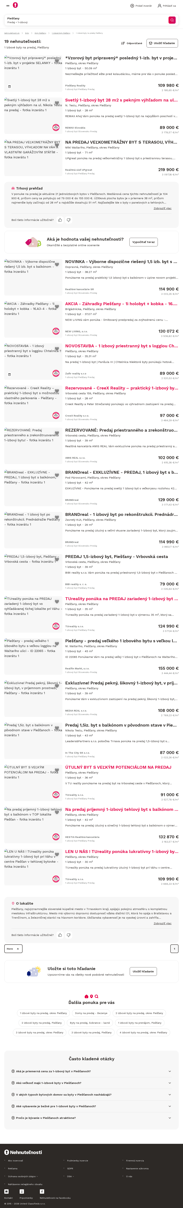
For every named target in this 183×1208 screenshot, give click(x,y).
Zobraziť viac (163, 208)
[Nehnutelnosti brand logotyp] (7, 5)
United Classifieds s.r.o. (32, 1203)
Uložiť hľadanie (164, 43)
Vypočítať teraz (143, 242)
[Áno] (60, 220)
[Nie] (68, 220)
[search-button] (172, 20)
